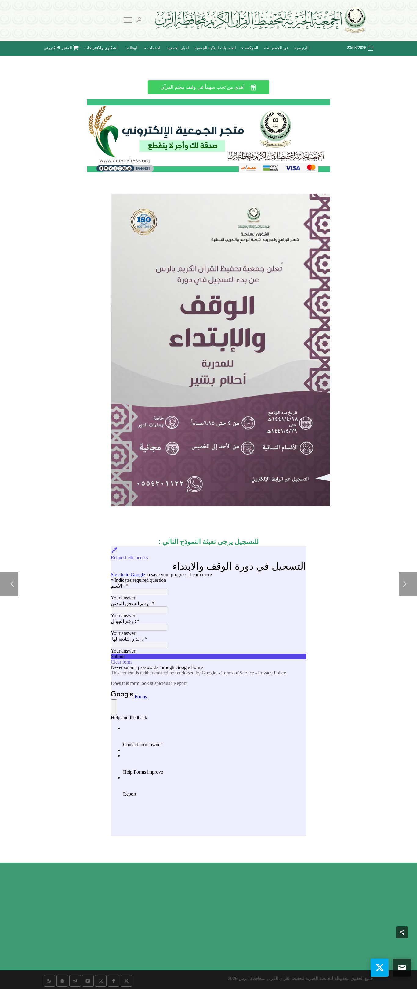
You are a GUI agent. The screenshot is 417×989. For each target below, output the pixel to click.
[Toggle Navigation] (128, 21)
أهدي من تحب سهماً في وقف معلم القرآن (208, 87)
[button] (402, 948)
